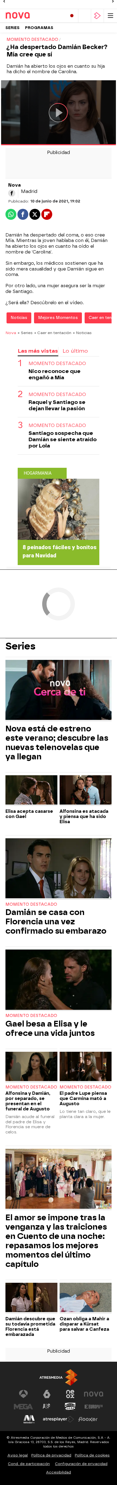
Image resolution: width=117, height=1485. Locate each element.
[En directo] (71, 15)
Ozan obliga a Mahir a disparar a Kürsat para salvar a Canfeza (84, 1324)
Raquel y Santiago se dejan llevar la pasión (57, 405)
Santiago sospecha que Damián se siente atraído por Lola (63, 439)
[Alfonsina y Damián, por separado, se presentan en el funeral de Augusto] (31, 1067)
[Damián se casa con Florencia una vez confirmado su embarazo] (58, 869)
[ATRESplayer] (97, 15)
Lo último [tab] (75, 351)
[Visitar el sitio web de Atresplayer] (58, 1419)
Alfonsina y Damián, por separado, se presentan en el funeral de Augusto (27, 1101)
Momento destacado (57, 363)
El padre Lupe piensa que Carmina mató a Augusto (83, 1098)
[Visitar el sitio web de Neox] (70, 1394)
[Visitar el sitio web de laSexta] (46, 1394)
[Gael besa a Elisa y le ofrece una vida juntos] (58, 980)
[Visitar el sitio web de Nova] (93, 1394)
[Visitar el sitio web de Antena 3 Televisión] (23, 1394)
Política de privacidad (51, 1455)
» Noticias (82, 332)
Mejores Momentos (58, 317)
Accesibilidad (58, 1472)
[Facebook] (11, 193)
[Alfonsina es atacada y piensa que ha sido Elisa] (86, 790)
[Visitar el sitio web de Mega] (23, 1407)
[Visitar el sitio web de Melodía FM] (29, 1419)
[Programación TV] (84, 15)
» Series (25, 332)
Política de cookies (92, 1455)
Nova (10, 332)
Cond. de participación (29, 1464)
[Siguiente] (113, 1)
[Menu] (110, 15)
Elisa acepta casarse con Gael (29, 814)
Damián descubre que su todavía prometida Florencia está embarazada (30, 1326)
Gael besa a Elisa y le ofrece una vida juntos (50, 1028)
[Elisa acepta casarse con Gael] (31, 790)
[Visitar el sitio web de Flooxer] (87, 1419)
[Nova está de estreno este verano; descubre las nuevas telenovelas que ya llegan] (58, 690)
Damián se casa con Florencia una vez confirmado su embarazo (55, 922)
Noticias (19, 317)
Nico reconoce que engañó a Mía (55, 374)
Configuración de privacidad (81, 1464)
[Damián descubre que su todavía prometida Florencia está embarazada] (31, 1298)
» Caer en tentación (52, 332)
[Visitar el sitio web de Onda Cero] (70, 1407)
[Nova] (28, 16)
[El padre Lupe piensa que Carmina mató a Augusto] (86, 1067)
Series (12, 27)
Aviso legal (17, 1455)
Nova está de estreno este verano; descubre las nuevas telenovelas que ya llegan (56, 742)
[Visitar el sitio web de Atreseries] (46, 1407)
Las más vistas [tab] (38, 351)
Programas (39, 27)
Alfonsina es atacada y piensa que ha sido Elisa (84, 816)
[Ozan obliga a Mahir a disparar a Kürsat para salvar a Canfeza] (86, 1298)
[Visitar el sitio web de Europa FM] (93, 1407)
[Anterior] (4, 1)
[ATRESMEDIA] (58, 1377)
